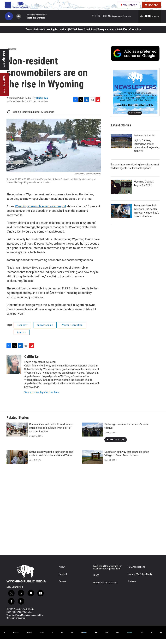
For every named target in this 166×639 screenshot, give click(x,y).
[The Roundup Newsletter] (135, 92)
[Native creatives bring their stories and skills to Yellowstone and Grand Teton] (17, 457)
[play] (9, 16)
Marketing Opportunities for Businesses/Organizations (107, 567)
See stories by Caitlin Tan (41, 392)
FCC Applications (136, 567)
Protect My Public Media (140, 574)
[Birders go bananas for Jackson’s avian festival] (92, 430)
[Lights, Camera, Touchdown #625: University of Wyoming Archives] (121, 141)
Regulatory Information (105, 582)
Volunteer (130, 5)
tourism (21, 332)
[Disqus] (83, 511)
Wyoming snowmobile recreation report (40, 206)
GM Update (4, 59)
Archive (132, 581)
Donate (153, 5)
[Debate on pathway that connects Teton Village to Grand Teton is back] (92, 457)
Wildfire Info (4, 84)
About (62, 567)
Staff (96, 575)
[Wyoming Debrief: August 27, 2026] (121, 187)
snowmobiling (45, 325)
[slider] (23, 16)
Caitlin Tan (42, 98)
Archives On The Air (144, 135)
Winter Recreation (72, 325)
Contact (63, 574)
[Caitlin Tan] (13, 364)
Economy (11, 49)
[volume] (18, 16)
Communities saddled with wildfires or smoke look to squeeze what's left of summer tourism (51, 428)
